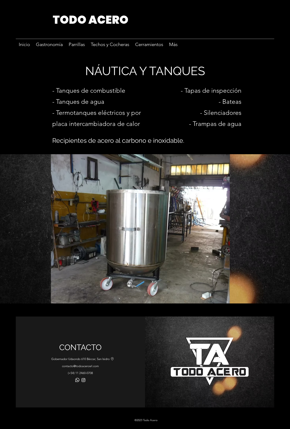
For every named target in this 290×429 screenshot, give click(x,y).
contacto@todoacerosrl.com (80, 366)
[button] (140, 228)
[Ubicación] (112, 358)
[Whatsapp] (77, 380)
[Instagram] (83, 380)
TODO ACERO (90, 20)
